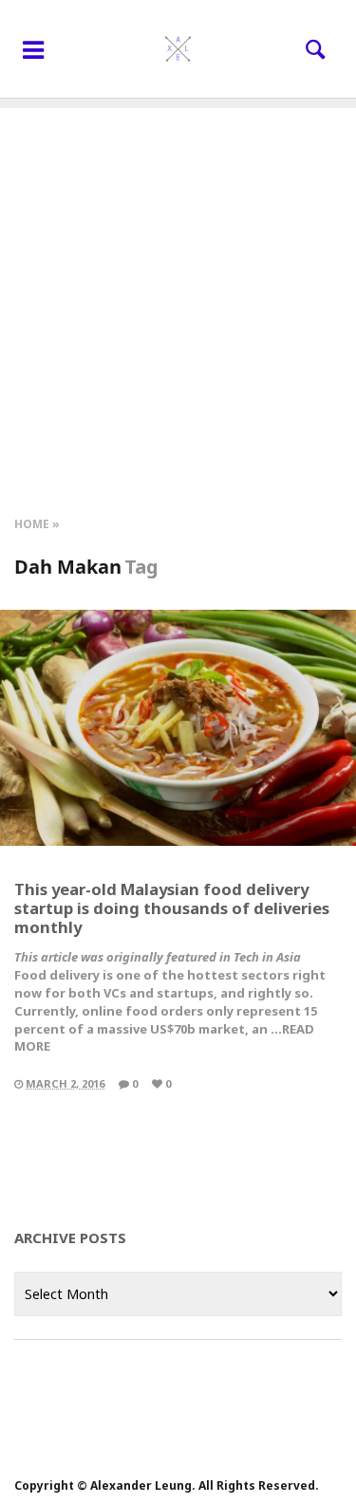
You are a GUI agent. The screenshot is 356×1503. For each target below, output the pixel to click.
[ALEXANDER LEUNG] (178, 49)
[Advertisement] (178, 286)
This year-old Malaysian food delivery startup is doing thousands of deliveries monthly (171, 908)
